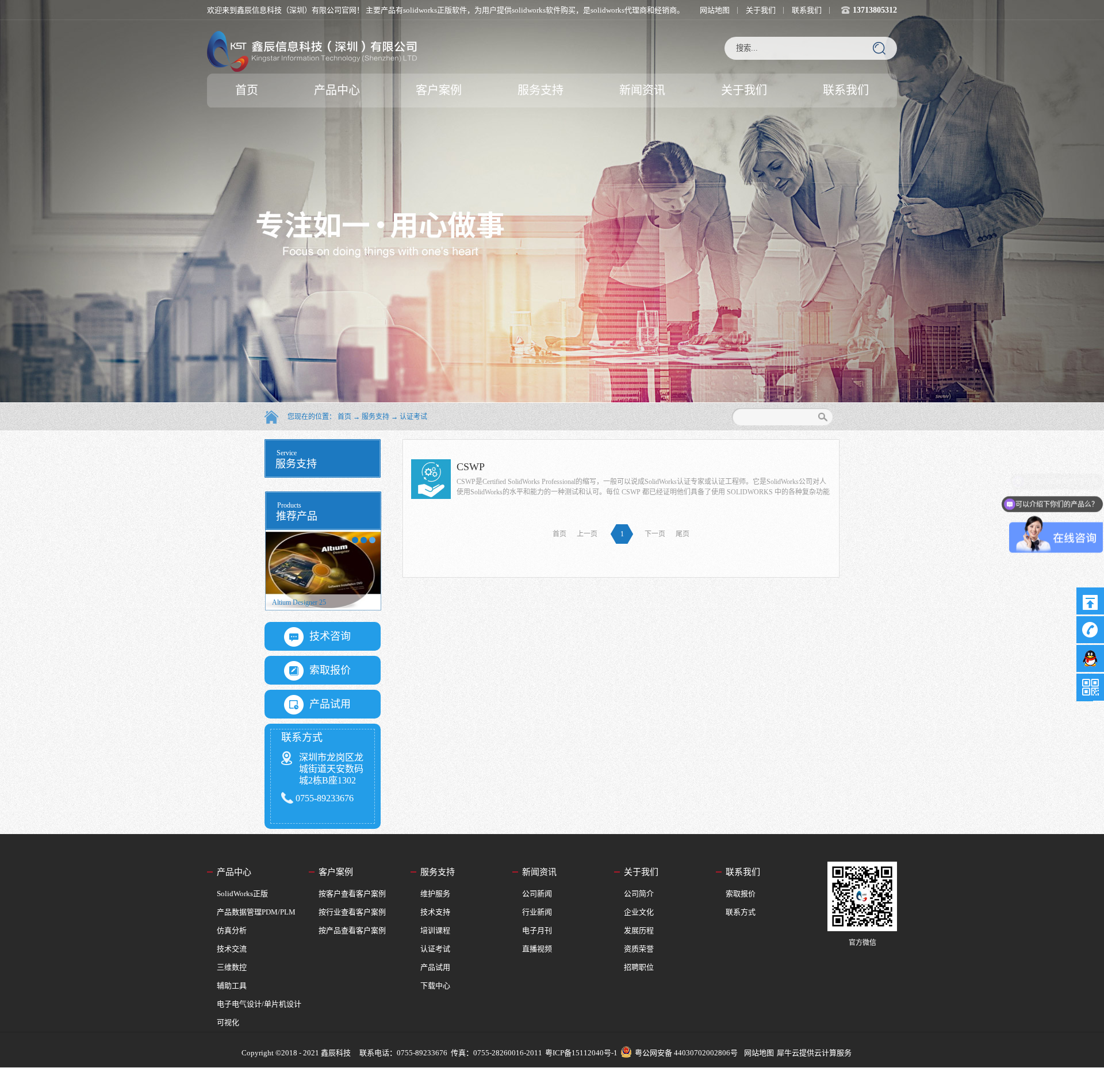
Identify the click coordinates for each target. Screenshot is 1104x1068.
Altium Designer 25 (299, 602)
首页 (246, 90)
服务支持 (375, 417)
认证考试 (413, 417)
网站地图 (757, 1052)
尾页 (682, 534)
